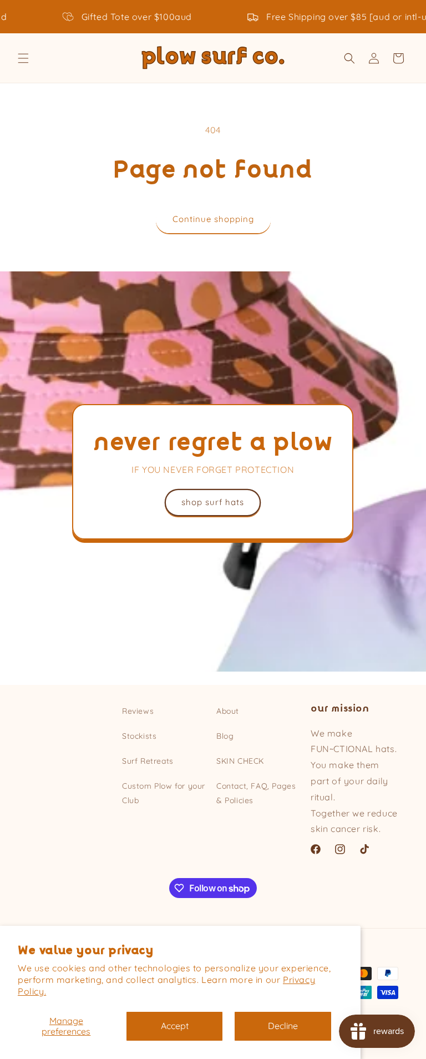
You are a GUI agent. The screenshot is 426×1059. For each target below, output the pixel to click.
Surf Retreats (148, 761)
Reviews (138, 711)
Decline (283, 1025)
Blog (225, 736)
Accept (175, 1025)
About (227, 711)
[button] (23, 58)
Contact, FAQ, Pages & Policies (256, 793)
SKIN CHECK (240, 761)
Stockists (139, 736)
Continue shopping (213, 219)
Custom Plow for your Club (163, 793)
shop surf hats (213, 502)
